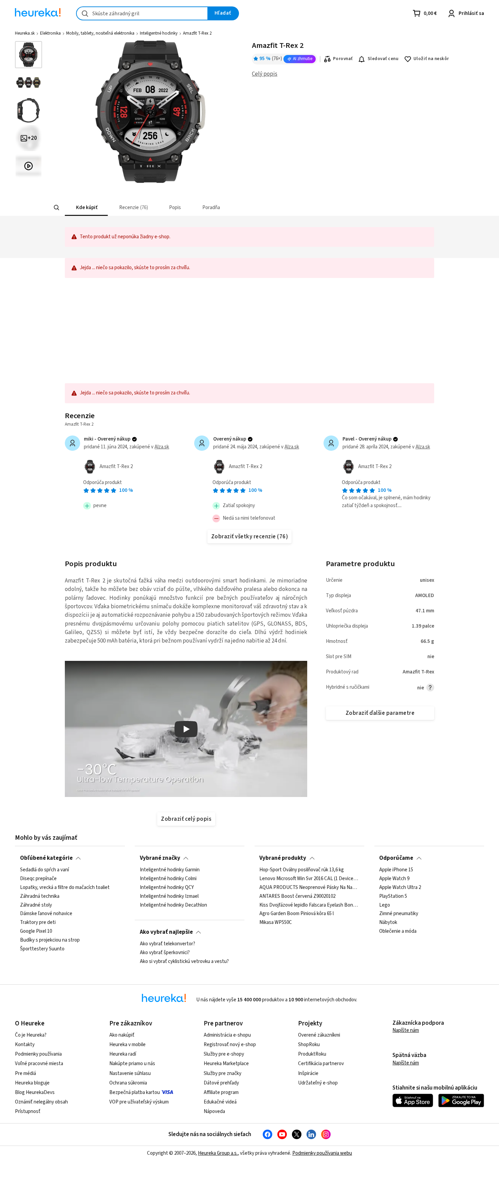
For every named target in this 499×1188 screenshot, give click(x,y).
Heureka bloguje (32, 1083)
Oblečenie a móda (398, 931)
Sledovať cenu (383, 59)
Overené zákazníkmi (319, 1035)
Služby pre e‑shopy (224, 1054)
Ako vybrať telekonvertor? (167, 944)
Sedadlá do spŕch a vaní (44, 870)
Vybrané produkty (282, 858)
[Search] (56, 208)
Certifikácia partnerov (321, 1063)
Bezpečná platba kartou (134, 1092)
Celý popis (264, 74)
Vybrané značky (160, 858)
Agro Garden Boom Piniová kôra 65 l (296, 914)
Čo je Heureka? (31, 1035)
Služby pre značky (222, 1073)
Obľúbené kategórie (46, 858)
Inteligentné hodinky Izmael (169, 896)
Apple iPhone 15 (396, 870)
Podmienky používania (38, 1054)
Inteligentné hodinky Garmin (170, 870)
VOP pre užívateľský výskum (139, 1102)
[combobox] (142, 13)
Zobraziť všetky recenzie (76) (249, 537)
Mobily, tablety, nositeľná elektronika (100, 33)
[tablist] (214, 207)
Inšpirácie (308, 1073)
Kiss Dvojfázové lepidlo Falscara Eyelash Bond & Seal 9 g (309, 905)
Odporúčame (396, 858)
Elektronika (50, 33)
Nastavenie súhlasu (130, 1073)
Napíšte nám (405, 1030)
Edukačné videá (220, 1102)
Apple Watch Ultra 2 (400, 887)
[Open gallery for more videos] (28, 166)
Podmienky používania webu (322, 1153)
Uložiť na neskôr (431, 59)
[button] (86, 207)
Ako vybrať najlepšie (166, 932)
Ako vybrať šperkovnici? (165, 952)
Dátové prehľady (221, 1083)
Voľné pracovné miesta (39, 1063)
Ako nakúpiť (121, 1035)
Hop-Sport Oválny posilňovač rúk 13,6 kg (301, 870)
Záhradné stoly (36, 905)
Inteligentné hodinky (159, 33)
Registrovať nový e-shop (230, 1044)
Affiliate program (221, 1092)
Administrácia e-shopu (227, 1035)
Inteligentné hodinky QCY (167, 887)
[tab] (86, 207)
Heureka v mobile (127, 1044)
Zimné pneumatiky (398, 914)
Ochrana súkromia (128, 1083)
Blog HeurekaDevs (35, 1092)
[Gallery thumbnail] (28, 54)
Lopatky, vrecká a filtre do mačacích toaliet (65, 887)
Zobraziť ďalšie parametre (380, 713)
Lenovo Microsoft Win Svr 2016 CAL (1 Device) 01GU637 (309, 878)
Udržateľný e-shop (318, 1083)
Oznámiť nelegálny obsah (41, 1102)
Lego (384, 905)
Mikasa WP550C (275, 922)
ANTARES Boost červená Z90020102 (297, 896)
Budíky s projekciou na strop (50, 940)
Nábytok (388, 922)
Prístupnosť (27, 1111)
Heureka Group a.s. (218, 1153)
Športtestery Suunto (42, 949)
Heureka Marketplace (226, 1063)
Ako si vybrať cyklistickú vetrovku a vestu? (184, 961)
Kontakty (25, 1044)
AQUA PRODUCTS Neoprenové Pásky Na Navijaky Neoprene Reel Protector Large (309, 887)
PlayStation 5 (393, 896)
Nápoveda (214, 1111)
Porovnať (343, 59)
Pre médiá (25, 1073)
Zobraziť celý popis (186, 819)
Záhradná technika (39, 896)
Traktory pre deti (38, 922)
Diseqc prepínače (38, 878)
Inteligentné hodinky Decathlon (173, 905)
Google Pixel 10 (36, 931)
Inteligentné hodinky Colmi (168, 878)
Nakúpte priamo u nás (132, 1063)
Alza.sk (161, 446)
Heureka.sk (25, 33)
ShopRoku (309, 1044)
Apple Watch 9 (394, 878)
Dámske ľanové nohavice (46, 914)
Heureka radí (122, 1054)
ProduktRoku (312, 1054)
